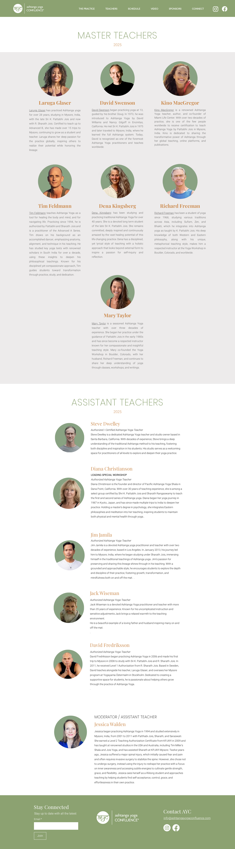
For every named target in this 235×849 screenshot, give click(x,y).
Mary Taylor (99, 323)
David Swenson (100, 110)
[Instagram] (215, 8)
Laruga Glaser (37, 110)
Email (37, 819)
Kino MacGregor (164, 110)
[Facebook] (224, 8)
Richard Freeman (164, 213)
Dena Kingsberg (101, 213)
